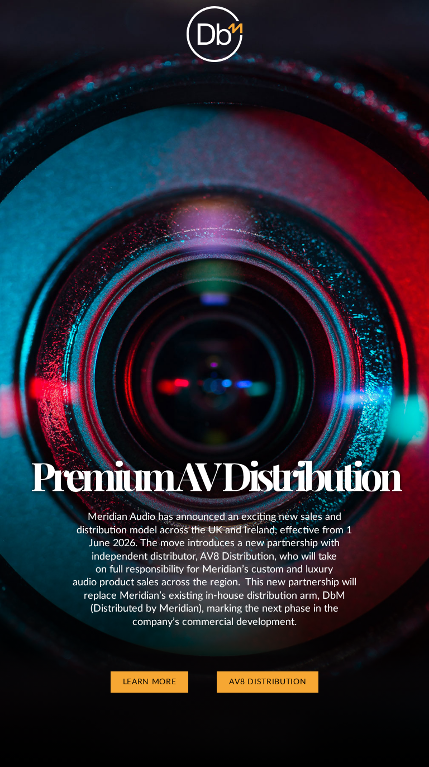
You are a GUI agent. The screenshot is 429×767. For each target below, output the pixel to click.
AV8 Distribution (267, 682)
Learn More (150, 682)
